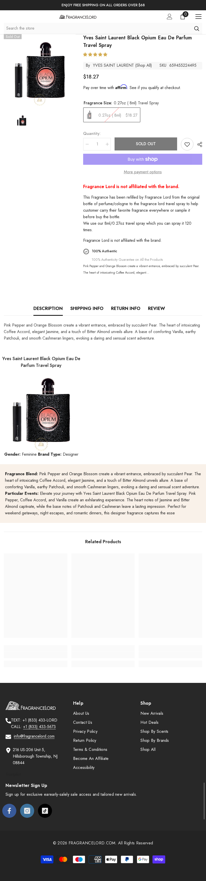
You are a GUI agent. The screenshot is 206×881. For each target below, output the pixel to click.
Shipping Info (87, 308)
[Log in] (169, 16)
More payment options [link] (143, 172)
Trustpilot (13, 774)
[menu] (198, 17)
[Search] (196, 28)
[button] (96, 54)
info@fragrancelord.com (34, 736)
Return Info (125, 308)
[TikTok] (45, 811)
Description (48, 308)
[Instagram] (27, 811)
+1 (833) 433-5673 (39, 727)
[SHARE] (197, 144)
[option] (103, 5)
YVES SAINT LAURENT (113, 65)
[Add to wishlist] (187, 144)
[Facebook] (9, 811)
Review (156, 308)
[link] (35, 655)
